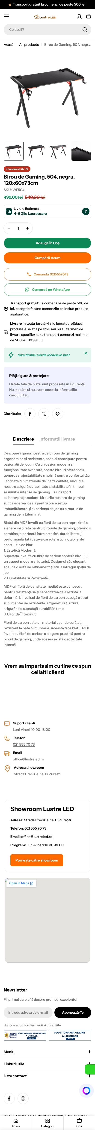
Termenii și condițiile (45, 1025)
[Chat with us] (86, 1091)
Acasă (8, 44)
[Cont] (79, 16)
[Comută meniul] (6, 16)
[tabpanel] (47, 549)
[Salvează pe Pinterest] (57, 413)
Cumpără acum (47, 258)
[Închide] (85, 353)
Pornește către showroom (36, 860)
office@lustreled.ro (28, 759)
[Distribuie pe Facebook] (30, 413)
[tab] (23, 440)
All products (29, 44)
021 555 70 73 (24, 744)
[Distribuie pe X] (43, 413)
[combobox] (47, 29)
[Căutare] (85, 29)
